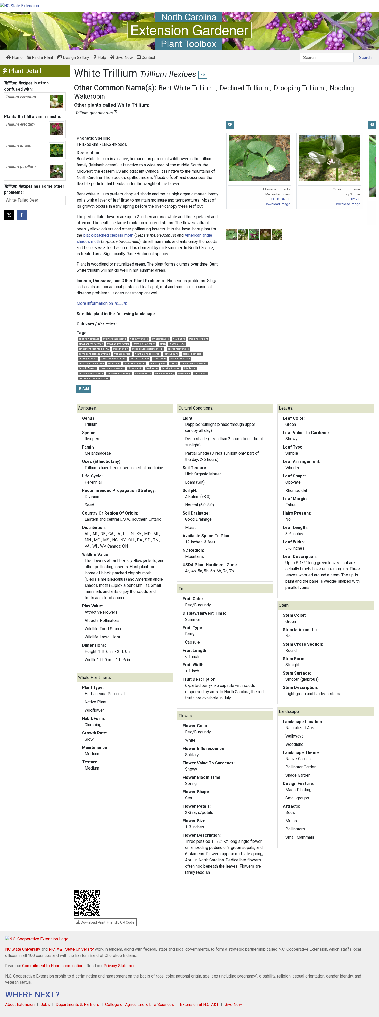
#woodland (184, 373)
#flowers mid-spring (119, 373)
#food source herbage (91, 343)
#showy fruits (143, 373)
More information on (102, 303)
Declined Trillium (244, 88)
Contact (148, 57)
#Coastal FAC (177, 343)
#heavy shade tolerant (91, 373)
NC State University (22, 949)
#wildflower (200, 373)
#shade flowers (87, 368)
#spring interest (88, 358)
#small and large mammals (94, 353)
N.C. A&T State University (71, 949)
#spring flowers (171, 368)
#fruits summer (139, 358)
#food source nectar (118, 343)
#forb (163, 343)
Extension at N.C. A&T (199, 1004)
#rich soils (159, 358)
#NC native (179, 338)
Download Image (277, 204)
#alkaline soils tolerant (194, 363)
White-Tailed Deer (22, 200)
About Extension (20, 1004)
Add (85, 389)
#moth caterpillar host (91, 363)
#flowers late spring (114, 338)
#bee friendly (120, 348)
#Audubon (190, 368)
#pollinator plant (198, 338)
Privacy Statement (120, 965)
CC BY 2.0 (353, 199)
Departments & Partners (77, 1004)
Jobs (45, 1004)
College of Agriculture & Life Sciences (139, 1004)
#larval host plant (192, 353)
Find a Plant (42, 57)
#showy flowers (139, 338)
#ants (173, 363)
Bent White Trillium (186, 88)
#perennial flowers (178, 348)
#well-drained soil (180, 358)
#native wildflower (89, 338)
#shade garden (122, 353)
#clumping (114, 363)
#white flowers (160, 338)
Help (101, 57)
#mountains (171, 353)
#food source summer (113, 358)
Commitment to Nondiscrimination (52, 965)
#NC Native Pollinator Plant (94, 378)
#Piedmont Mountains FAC (94, 348)
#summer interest (134, 363)
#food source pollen (144, 343)
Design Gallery (75, 57)
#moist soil (135, 368)
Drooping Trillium (299, 88)
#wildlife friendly (164, 373)
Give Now (123, 57)
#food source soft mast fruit (147, 348)
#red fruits (152, 368)
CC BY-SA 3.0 (280, 199)
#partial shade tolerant (147, 353)
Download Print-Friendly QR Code (107, 922)
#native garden (158, 363)
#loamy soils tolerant (112, 368)
